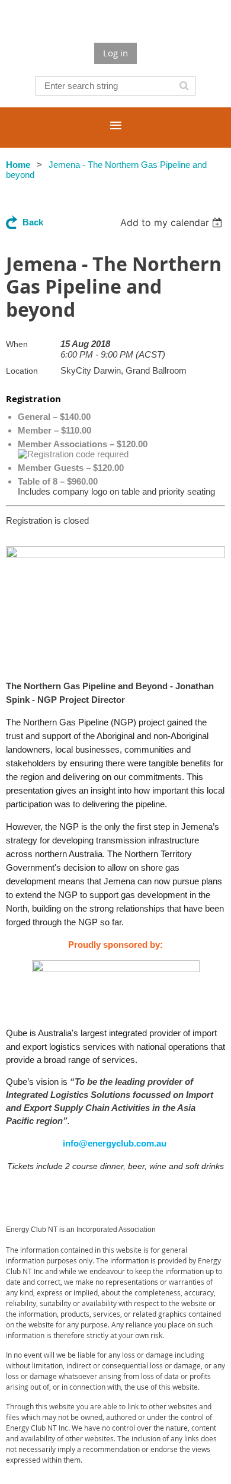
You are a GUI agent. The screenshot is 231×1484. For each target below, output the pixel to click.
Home (18, 165)
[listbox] (172, 222)
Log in (115, 53)
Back (33, 222)
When (17, 344)
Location (22, 370)
